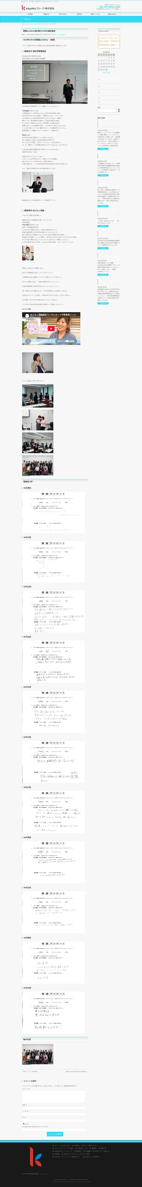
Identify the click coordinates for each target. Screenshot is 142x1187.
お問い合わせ (66, 1145)
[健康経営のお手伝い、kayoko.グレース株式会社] (38, 8)
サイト (24, 1117)
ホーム (56, 1145)
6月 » (109, 72)
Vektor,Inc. (81, 1181)
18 (99, 67)
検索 (99, 107)
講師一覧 (103, 1148)
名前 (24, 1105)
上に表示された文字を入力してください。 (36, 1126)
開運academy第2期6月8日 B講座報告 (77, 1071)
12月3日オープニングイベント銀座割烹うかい (68, 1156)
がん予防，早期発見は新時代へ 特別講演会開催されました (109, 79)
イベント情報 (61, 34)
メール (25, 1111)
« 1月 (104, 72)
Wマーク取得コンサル (90, 1145)
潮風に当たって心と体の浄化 (109, 102)
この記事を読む (103, 148)
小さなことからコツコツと (109, 98)
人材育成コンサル (83, 1148)
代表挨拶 (57, 1154)
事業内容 (76, 1145)
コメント (26, 1089)
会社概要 (88, 1151)
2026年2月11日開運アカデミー (109, 86)
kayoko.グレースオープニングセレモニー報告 (77, 1154)
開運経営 (78, 1151)
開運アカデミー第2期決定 (30, 1071)
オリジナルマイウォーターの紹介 (64, 1148)
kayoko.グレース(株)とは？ (102, 1151)
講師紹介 (94, 1148)
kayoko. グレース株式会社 (68, 1179)
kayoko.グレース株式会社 (92, 1156)
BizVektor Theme (71, 1181)
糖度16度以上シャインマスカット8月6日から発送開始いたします (109, 124)
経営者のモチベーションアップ (63, 1151)
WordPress (62, 1181)
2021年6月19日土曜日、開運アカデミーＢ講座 (109, 92)
